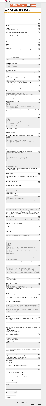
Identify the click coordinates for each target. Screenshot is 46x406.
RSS (26, 402)
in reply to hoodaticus (17, 90)
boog (6, 187)
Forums (28, 1)
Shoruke (7, 44)
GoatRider (7, 76)
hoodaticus (7, 34)
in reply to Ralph (14, 303)
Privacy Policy (22, 402)
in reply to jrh (13, 216)
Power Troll (7, 25)
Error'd (24, 1)
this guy (14, 74)
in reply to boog (16, 195)
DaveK (7, 336)
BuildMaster (39, 404)
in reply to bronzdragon (12, 341)
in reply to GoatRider (13, 79)
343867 (13, 380)
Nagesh (7, 28)
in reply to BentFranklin (14, 181)
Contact (18, 402)
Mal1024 (7, 116)
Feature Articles (16, 1)
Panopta (32, 404)
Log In (7, 378)
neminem (7, 22)
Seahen (7, 371)
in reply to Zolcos (13, 264)
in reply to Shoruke (16, 57)
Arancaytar (7, 277)
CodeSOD (20, 1)
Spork (6, 41)
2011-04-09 (39, 364)
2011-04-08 (39, 25)
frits (6, 357)
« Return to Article (7, 12)
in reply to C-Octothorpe (17, 101)
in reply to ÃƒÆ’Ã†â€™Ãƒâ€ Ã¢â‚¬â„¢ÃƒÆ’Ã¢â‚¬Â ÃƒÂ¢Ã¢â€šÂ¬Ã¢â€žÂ (23, 151)
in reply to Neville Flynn (14, 63)
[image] (7, 361)
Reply (38, 23)
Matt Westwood (8, 233)
